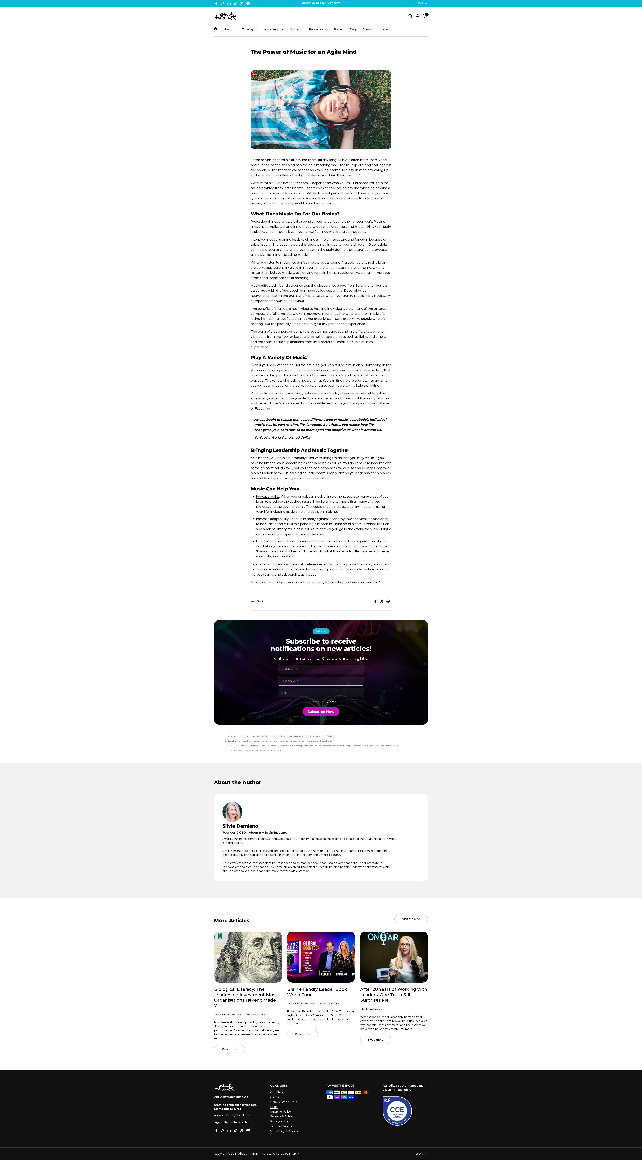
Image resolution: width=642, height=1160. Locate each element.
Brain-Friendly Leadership (228, 1014)
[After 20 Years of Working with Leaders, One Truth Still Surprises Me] (394, 957)
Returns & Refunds (283, 1116)
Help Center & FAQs (283, 1102)
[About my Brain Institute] (225, 16)
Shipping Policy (280, 1111)
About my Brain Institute (254, 1153)
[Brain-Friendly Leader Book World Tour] (321, 957)
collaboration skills (278, 556)
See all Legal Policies (284, 1131)
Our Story (277, 1092)
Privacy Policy (328, 701)
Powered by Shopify (285, 1153)
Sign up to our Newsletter (231, 1122)
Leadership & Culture (255, 1014)
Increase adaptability (272, 519)
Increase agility (267, 496)
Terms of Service (281, 1126)
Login (274, 1106)
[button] (410, 16)
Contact (275, 1097)
